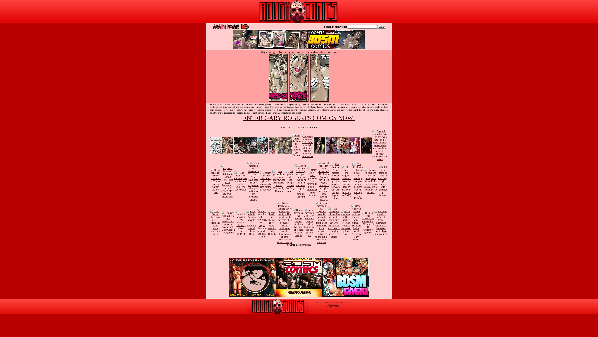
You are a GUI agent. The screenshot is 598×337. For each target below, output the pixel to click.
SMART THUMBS (304, 245)
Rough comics (333, 305)
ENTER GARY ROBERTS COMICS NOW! (299, 117)
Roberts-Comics (329, 110)
